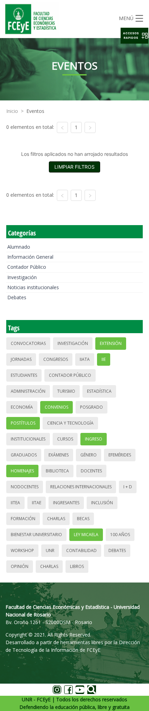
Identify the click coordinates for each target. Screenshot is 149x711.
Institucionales (28, 439)
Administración (28, 391)
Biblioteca (57, 471)
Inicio (12, 111)
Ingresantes (66, 503)
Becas (83, 519)
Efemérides (119, 455)
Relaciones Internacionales (81, 487)
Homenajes (22, 471)
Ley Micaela (86, 534)
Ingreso (93, 439)
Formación (23, 519)
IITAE (36, 503)
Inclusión (102, 503)
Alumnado (18, 246)
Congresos (55, 359)
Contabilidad (81, 550)
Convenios (56, 407)
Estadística (99, 391)
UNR (50, 550)
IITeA (15, 503)
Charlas (56, 519)
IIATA (85, 359)
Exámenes (59, 455)
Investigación (22, 277)
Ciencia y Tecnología (70, 423)
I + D (127, 487)
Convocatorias (28, 343)
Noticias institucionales (33, 287)
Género (88, 455)
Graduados (24, 455)
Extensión (111, 343)
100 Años (120, 534)
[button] (134, 36)
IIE (104, 359)
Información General (30, 257)
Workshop (22, 550)
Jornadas (21, 359)
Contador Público (26, 267)
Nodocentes (24, 487)
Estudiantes (24, 375)
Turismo (66, 391)
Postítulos (23, 423)
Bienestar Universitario (36, 534)
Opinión (19, 566)
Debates (16, 297)
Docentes (91, 471)
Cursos (65, 439)
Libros (77, 566)
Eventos (35, 111)
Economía (22, 407)
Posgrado (91, 407)
